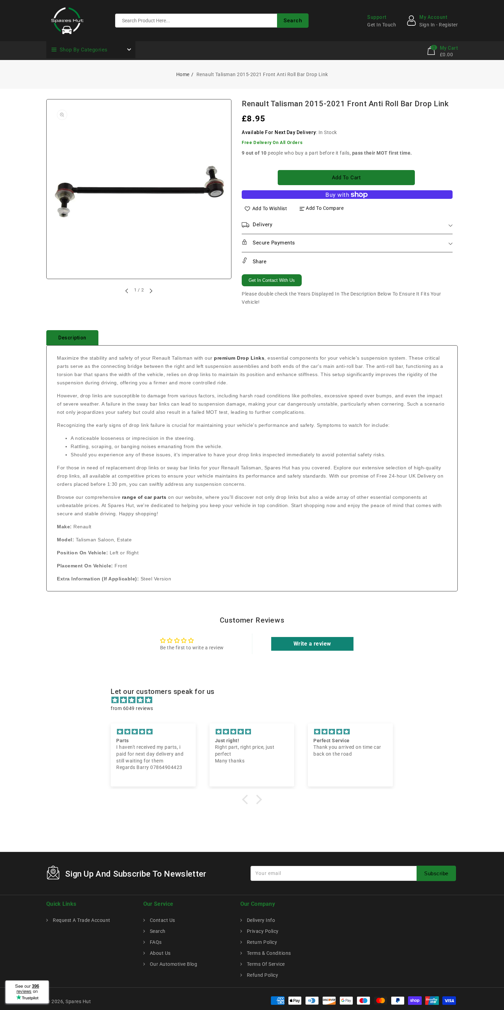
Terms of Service (265, 964)
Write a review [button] (312, 643)
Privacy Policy (262, 931)
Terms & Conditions (268, 953)
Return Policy (261, 942)
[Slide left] (127, 291)
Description (72, 337)
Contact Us (161, 920)
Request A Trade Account (81, 920)
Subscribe (436, 873)
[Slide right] (150, 291)
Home (183, 74)
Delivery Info (260, 920)
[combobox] (212, 20)
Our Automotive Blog (172, 964)
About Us (159, 953)
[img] (255, 700)
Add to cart (346, 178)
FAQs (155, 942)
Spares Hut (78, 1001)
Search (157, 931)
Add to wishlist (269, 208)
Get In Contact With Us (272, 280)
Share (258, 261)
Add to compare (325, 208)
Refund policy (261, 975)
